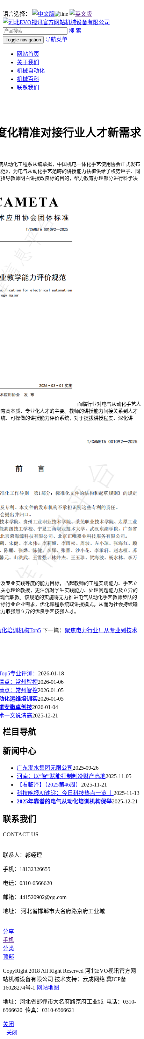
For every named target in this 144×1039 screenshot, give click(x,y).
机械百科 (28, 79)
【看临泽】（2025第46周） (49, 785)
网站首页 (28, 54)
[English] (81, 14)
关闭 (11, 1032)
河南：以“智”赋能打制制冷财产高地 (61, 776)
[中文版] (43, 14)
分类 (8, 948)
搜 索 (75, 31)
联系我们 (28, 87)
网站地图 (48, 988)
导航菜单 (56, 39)
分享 (8, 932)
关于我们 (28, 62)
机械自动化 (31, 71)
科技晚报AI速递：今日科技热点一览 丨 (65, 793)
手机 (8, 940)
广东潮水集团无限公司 (45, 768)
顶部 (8, 957)
